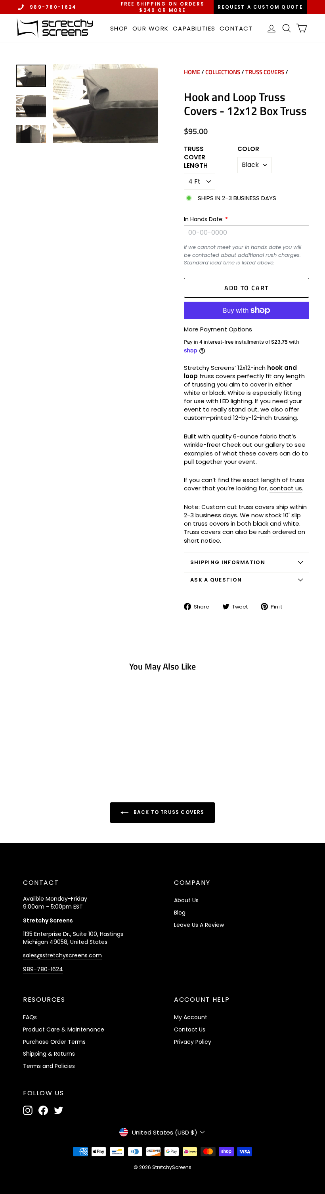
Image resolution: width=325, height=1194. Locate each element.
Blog (179, 913)
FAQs (30, 1017)
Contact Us (189, 1029)
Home (192, 72)
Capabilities (194, 28)
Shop (119, 28)
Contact (236, 28)
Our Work (150, 28)
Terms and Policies (49, 1066)
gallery (275, 444)
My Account (190, 1017)
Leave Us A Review (199, 925)
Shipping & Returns (49, 1054)
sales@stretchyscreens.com (62, 955)
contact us (286, 488)
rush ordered (277, 532)
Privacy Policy (192, 1042)
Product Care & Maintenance (63, 1029)
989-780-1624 (53, 7)
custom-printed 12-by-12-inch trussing (240, 417)
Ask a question (216, 580)
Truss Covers (264, 72)
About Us (186, 900)
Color (248, 149)
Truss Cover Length (196, 157)
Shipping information (227, 562)
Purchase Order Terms (54, 1042)
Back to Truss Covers (168, 812)
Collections (222, 72)
